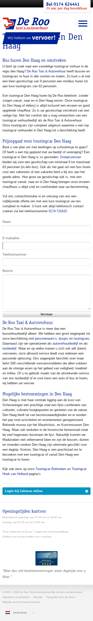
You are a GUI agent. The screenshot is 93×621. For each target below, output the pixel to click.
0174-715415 (58, 211)
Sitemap (38, 597)
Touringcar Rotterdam (50, 469)
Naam (6, 222)
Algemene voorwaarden (16, 597)
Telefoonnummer (14, 254)
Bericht (7, 271)
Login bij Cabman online (24, 491)
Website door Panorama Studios (21, 602)
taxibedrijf (9, 348)
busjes (63, 338)
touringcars (82, 338)
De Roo (26, 24)
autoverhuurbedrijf (65, 343)
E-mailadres (11, 238)
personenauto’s (46, 338)
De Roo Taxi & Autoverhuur (46, 71)
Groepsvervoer (70, 157)
